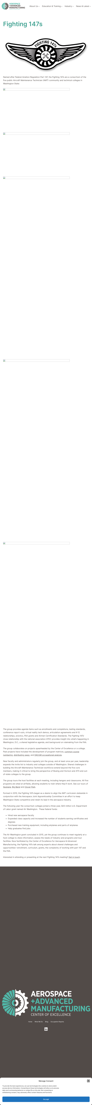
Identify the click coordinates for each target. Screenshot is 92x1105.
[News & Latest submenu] (90, 6)
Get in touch (74, 857)
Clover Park (30, 787)
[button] (88, 1081)
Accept (46, 1099)
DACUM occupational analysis (48, 755)
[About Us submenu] (39, 6)
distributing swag (21, 755)
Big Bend (16, 787)
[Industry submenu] (73, 6)
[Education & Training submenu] (61, 6)
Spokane (7, 787)
